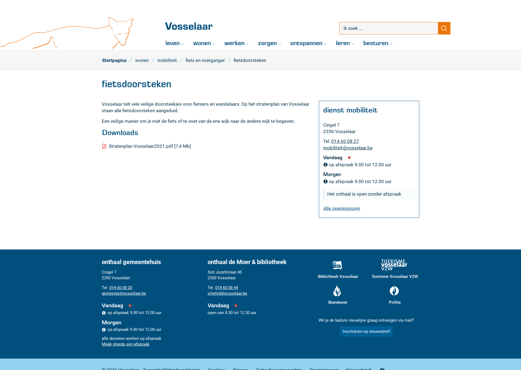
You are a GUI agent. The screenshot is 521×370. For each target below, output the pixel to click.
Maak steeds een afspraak (126, 344)
